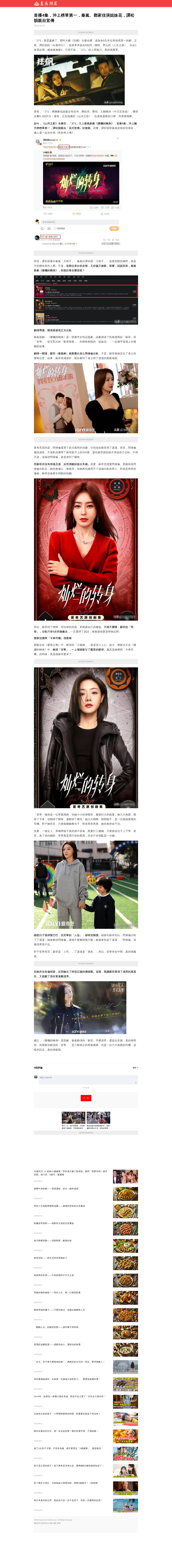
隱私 (55, 1523)
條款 (51, 1523)
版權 (58, 1523)
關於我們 (37, 1523)
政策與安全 (45, 1523)
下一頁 (86, 1098)
